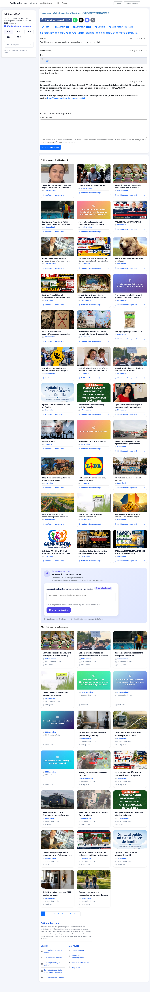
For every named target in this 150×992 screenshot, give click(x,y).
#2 (130, 50)
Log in (118, 3)
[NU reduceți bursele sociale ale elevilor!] (130, 473)
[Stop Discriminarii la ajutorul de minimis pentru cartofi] (57, 473)
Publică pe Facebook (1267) (57, 20)
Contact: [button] (65, 3)
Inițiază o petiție (132, 3)
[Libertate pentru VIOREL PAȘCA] (93, 179)
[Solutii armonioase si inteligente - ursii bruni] (130, 254)
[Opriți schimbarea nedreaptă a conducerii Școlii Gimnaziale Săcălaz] (130, 400)
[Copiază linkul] (92, 20)
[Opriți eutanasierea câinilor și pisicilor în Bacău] (93, 400)
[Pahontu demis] (57, 435)
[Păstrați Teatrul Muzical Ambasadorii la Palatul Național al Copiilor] (57, 290)
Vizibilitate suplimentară (122, 27)
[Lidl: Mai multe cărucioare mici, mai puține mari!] (93, 473)
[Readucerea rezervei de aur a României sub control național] (130, 510)
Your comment (46, 117)
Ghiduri (45, 945)
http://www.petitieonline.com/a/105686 (66, 98)
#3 (130, 81)
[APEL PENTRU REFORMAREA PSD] (130, 216)
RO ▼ (35, 3)
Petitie (47, 27)
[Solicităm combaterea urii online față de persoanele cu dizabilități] (57, 181)
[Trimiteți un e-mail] (87, 20)
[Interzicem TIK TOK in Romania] (93, 435)
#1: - (48, 61)
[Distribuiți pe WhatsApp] (75, 20)
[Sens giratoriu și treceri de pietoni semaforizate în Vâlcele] (130, 364)
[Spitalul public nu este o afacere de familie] (57, 400)
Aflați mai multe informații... (20, 26)
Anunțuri (62, 27)
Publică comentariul (50, 147)
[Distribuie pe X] (81, 20)
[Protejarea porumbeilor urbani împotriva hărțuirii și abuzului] (130, 290)
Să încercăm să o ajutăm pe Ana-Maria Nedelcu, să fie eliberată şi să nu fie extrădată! (89, 32)
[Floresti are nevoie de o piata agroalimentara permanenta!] (130, 437)
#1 (131, 38)
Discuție (101, 27)
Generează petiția (60, 610)
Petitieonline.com (18, 3)
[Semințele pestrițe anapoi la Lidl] (130, 326)
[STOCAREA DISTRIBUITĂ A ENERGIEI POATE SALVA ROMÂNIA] (130, 547)
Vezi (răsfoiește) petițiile (50, 3)
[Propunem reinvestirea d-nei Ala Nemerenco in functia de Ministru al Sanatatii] (93, 254)
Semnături (82, 27)
